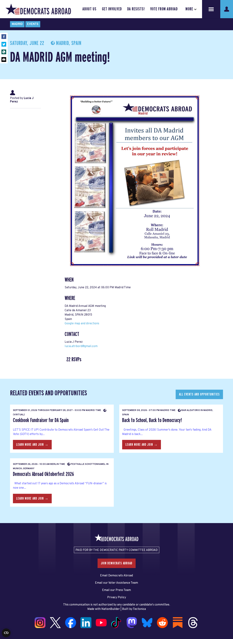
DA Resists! (136, 9)
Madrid (17, 24)
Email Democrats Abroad (116, 575)
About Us (89, 9)
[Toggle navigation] (211, 9)
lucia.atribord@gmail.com (81, 346)
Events (32, 24)
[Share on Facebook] (4, 36)
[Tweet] (4, 44)
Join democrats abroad (116, 563)
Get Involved (112, 9)
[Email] (4, 59)
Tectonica (139, 609)
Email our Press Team (116, 590)
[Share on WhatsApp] (4, 52)
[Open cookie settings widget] (6, 632)
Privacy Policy (116, 597)
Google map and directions (82, 323)
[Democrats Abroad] (38, 9)
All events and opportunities (199, 394)
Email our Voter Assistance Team (116, 583)
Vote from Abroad (164, 9)
